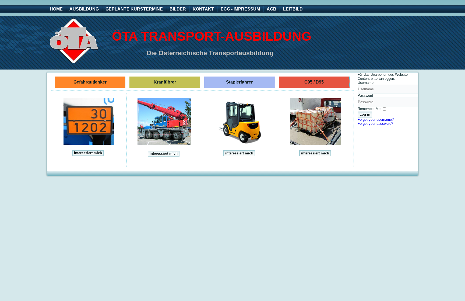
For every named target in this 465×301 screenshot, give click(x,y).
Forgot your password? (375, 124)
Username (366, 83)
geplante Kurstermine (134, 9)
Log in (365, 114)
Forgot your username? (376, 119)
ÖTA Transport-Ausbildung (211, 36)
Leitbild (293, 9)
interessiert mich (88, 153)
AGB (271, 9)
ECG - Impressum (240, 9)
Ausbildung (84, 9)
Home (56, 9)
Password (365, 96)
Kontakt (203, 9)
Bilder (178, 9)
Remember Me (369, 109)
